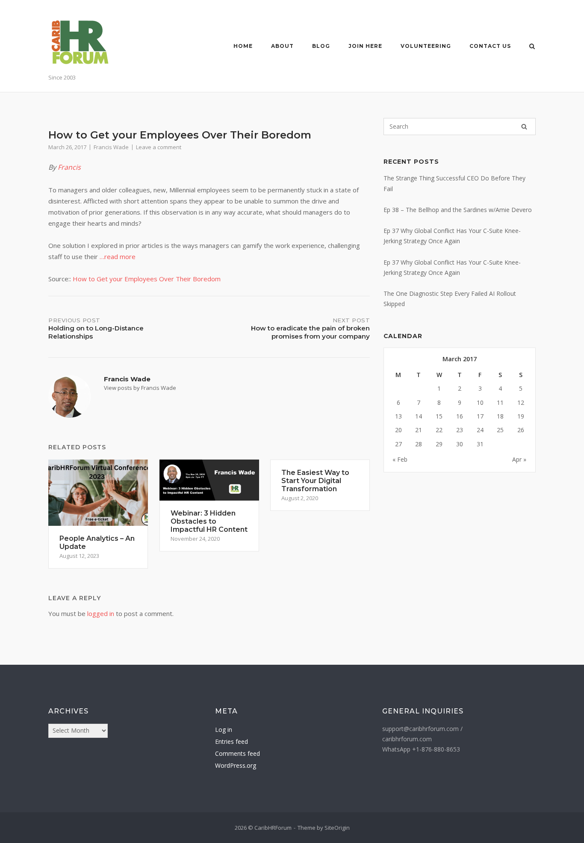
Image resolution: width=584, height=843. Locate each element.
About (282, 46)
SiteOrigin (337, 827)
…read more (118, 256)
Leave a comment (158, 147)
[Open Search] (532, 47)
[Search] (524, 126)
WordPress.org (235, 765)
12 (520, 402)
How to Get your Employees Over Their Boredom (147, 278)
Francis (69, 167)
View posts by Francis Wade (140, 388)
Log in (223, 729)
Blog (321, 46)
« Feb (399, 459)
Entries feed (231, 741)
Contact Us (490, 46)
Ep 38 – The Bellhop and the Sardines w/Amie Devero (457, 210)
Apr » (519, 459)
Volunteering (426, 46)
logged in (100, 613)
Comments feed (237, 753)
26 (520, 430)
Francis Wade (111, 147)
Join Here (365, 46)
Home (243, 46)
